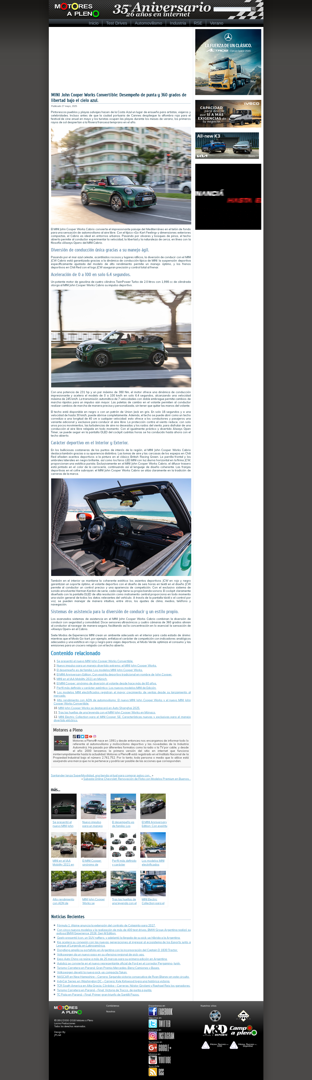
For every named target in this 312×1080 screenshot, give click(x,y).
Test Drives (116, 23)
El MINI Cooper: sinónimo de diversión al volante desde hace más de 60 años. (107, 683)
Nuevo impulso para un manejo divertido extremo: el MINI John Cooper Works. (107, 665)
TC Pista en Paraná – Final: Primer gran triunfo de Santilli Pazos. (98, 994)
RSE (198, 23)
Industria (178, 23)
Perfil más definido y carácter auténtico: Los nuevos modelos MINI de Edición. (106, 687)
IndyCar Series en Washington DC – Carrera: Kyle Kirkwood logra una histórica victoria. (113, 981)
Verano (216, 23)
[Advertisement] (121, 60)
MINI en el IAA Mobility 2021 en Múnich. (82, 679)
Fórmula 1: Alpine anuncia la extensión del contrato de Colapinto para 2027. (106, 925)
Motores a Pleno (68, 730)
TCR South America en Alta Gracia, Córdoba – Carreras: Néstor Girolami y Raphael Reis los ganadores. (123, 985)
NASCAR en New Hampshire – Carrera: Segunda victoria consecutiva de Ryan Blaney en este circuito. (123, 976)
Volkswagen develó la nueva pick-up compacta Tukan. (92, 972)
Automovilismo (148, 23)
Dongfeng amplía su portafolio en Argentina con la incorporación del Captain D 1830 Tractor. (117, 950)
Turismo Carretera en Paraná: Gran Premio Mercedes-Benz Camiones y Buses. (108, 967)
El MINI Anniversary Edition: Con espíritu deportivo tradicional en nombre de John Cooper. (114, 674)
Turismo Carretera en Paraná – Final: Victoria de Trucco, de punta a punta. (104, 990)
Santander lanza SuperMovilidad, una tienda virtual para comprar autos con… (101, 775)
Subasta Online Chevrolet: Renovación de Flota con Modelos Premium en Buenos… (137, 778)
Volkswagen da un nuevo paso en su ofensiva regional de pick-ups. (101, 954)
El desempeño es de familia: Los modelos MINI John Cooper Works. (100, 670)
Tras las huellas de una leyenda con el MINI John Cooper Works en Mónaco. (107, 712)
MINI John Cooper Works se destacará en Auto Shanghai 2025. (99, 708)
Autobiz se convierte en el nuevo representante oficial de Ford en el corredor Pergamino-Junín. (119, 963)
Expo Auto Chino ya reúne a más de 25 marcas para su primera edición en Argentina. (112, 959)
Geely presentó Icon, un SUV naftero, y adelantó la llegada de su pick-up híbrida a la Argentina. (118, 937)
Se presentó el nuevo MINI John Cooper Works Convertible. (95, 661)
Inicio (93, 23)
